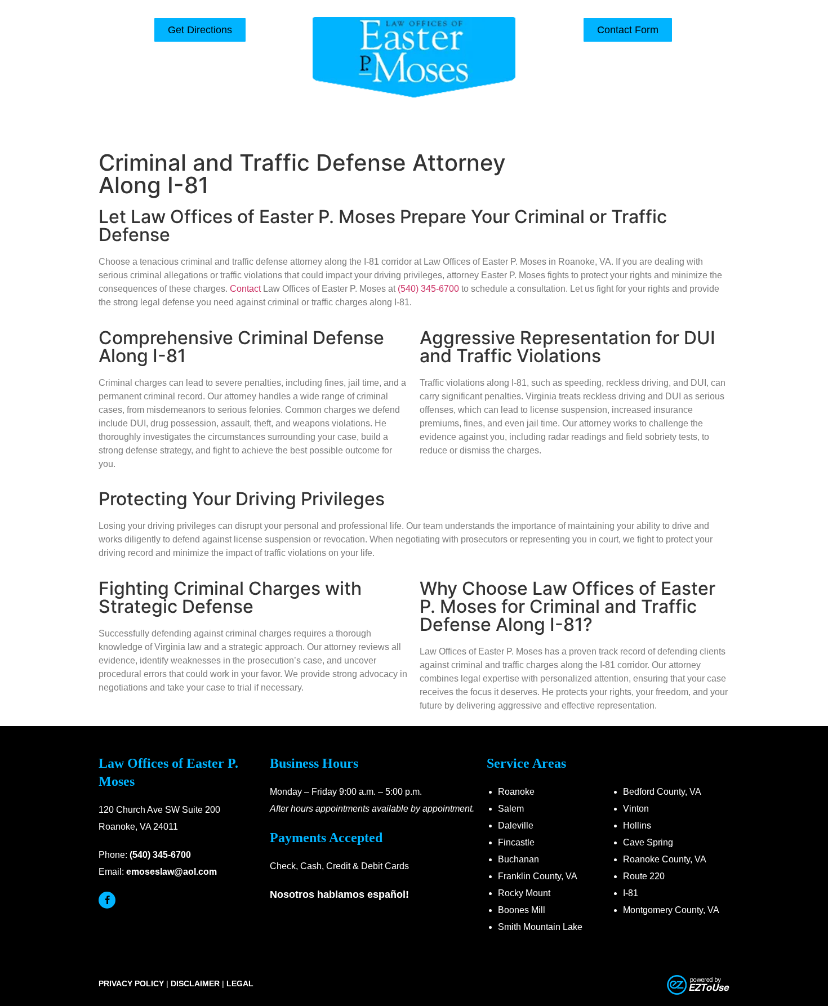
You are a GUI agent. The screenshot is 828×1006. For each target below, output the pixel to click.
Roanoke (516, 791)
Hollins (637, 825)
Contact (245, 288)
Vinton (636, 808)
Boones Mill (521, 910)
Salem (511, 808)
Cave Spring (648, 842)
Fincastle (516, 842)
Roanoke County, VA (664, 859)
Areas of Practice (396, 127)
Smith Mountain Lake (540, 927)
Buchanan (518, 859)
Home (213, 127)
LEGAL (239, 983)
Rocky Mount (524, 893)
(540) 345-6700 (627, 62)
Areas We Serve (507, 127)
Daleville (515, 825)
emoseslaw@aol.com (171, 871)
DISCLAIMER (195, 983)
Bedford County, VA (662, 791)
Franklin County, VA (537, 876)
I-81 (630, 893)
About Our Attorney (293, 127)
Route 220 (644, 876)
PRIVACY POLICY (131, 983)
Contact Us (603, 127)
